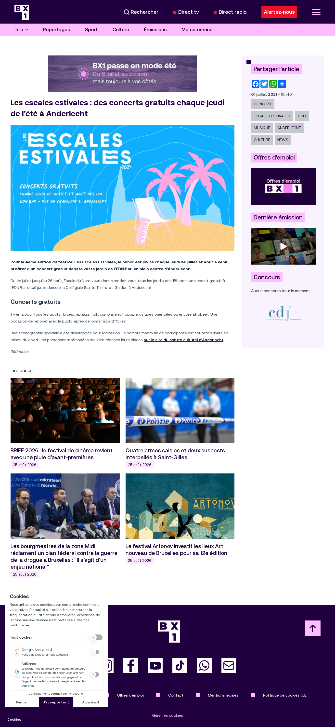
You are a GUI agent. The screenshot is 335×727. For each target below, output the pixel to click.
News (282, 140)
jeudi (302, 116)
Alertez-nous (279, 12)
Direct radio (233, 12)
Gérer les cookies (167, 715)
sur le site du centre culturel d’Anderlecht (183, 340)
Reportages (56, 29)
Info (18, 29)
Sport (91, 29)
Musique (262, 128)
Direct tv (188, 12)
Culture (121, 29)
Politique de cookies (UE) (285, 695)
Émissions (155, 29)
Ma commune (197, 29)
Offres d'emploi (130, 695)
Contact (175, 695)
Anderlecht (289, 128)
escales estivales (272, 116)
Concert (263, 104)
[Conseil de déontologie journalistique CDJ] (283, 313)
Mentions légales (223, 695)
